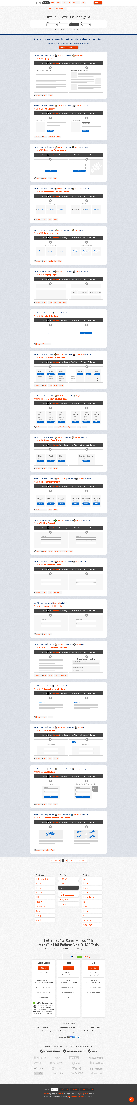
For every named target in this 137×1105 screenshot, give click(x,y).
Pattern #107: (49, 688)
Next (83, 860)
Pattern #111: (46, 523)
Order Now (43, 968)
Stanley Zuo (59, 147)
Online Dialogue (60, 520)
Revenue (63, 904)
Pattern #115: (49, 357)
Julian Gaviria (60, 562)
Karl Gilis (59, 815)
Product (50, 95)
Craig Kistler (77, 230)
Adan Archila (77, 147)
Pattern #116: (46, 315)
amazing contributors (62, 1094)
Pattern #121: (44, 108)
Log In (90, 3)
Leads (62, 883)
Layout (85, 901)
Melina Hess (78, 106)
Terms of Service (88, 1096)
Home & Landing (52, 261)
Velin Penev (80, 479)
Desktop (38, 95)
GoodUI (38, 3)
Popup (85, 892)
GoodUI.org (46, 1093)
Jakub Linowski (78, 55)
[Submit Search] (88, 8)
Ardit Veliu (78, 271)
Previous (54, 860)
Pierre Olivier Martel (61, 479)
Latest (57, 30)
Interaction (87, 920)
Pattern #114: (50, 398)
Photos (85, 910)
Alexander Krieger (61, 727)
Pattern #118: (46, 233)
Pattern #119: (52, 191)
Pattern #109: (48, 605)
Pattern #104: (52, 817)
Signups (62, 887)
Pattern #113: (47, 440)
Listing (55, 178)
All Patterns (50, 8)
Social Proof (87, 924)
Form (85, 878)
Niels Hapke (59, 769)
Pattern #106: (44, 730)
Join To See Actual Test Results (68, 38)
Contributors (59, 8)
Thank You (39, 901)
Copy (85, 915)
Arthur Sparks (60, 354)
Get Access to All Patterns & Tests (68, 47)
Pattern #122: (44, 58)
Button (85, 906)
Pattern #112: (47, 481)
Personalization (88, 897)
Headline (86, 883)
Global (38, 920)
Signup (50, 178)
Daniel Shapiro (78, 769)
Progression (64, 878)
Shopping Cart (52, 137)
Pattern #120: (50, 150)
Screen (48, 22)
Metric (71, 22)
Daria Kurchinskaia (80, 354)
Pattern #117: (45, 274)
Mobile (45, 95)
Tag (81, 22)
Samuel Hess (60, 55)
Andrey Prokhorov (77, 815)
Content (48, 344)
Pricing (50, 302)
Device (60, 22)
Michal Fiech (60, 189)
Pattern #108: (50, 647)
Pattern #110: (47, 564)
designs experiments (83, 1093)
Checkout (61, 385)
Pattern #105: (44, 771)
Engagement (64, 899)
